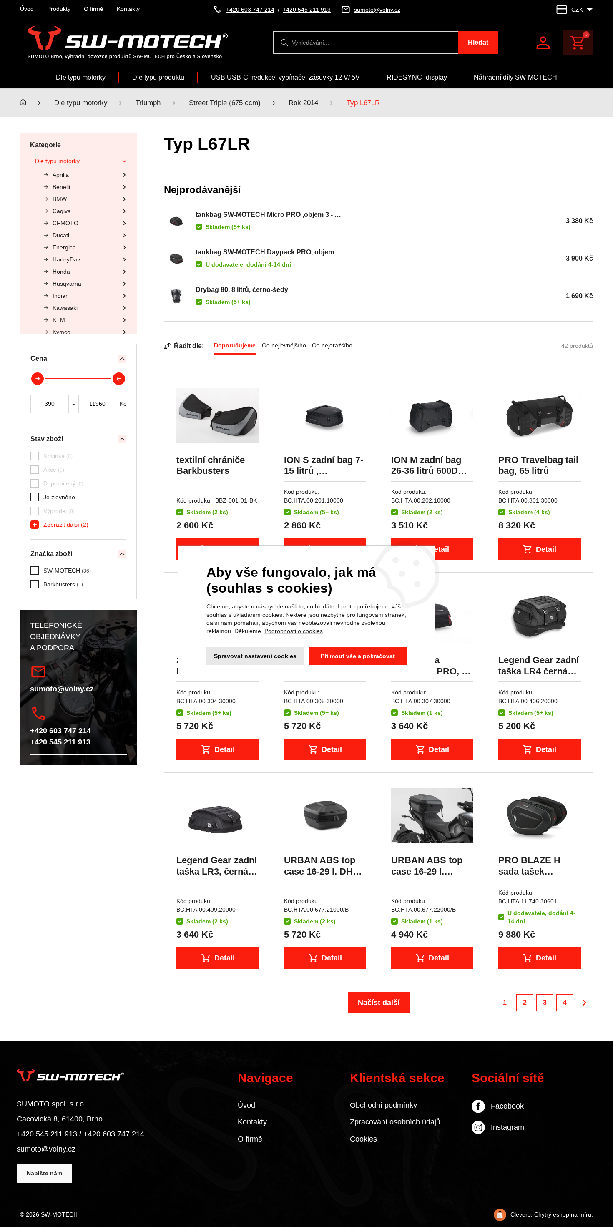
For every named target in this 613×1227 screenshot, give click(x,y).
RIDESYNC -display (417, 77)
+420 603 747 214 (60, 731)
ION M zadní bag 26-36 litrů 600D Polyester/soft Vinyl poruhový (426, 476)
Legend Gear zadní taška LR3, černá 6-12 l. (217, 871)
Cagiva (62, 211)
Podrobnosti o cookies (293, 631)
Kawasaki (65, 307)
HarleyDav (66, 259)
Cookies (363, 1139)
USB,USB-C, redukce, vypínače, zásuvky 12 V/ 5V (285, 77)
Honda (61, 271)
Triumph (148, 103)
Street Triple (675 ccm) (225, 103)
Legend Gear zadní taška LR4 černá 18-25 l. (538, 671)
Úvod (27, 8)
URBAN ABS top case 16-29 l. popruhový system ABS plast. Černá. (431, 876)
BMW (60, 199)
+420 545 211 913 (60, 742)
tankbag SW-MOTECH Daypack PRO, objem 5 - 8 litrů (267, 252)
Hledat (478, 42)
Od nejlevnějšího (284, 345)
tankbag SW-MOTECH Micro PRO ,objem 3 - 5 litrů (267, 215)
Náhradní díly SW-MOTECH (515, 77)
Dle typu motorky (81, 77)
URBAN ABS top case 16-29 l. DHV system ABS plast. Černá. (323, 876)
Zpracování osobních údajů (395, 1122)
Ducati (61, 235)
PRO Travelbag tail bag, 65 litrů (538, 465)
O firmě (93, 8)
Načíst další (378, 1002)
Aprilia (61, 174)
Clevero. (521, 1214)
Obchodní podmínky (383, 1105)
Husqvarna (67, 283)
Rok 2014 (303, 103)
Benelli (61, 187)
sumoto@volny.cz (62, 689)
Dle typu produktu (158, 77)
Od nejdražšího (332, 345)
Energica (64, 247)
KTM (59, 320)
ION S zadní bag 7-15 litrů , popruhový (323, 471)
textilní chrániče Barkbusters (210, 465)
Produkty (58, 8)
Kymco (61, 332)
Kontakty (128, 8)
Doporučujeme (235, 345)
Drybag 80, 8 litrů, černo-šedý (242, 289)
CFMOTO (65, 223)
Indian (61, 295)
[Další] (584, 1002)
